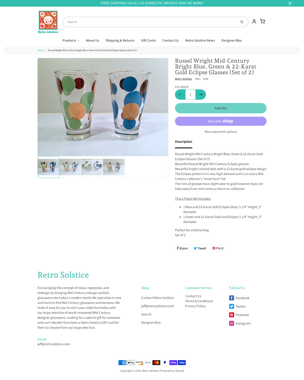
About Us (92, 40)
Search (146, 314)
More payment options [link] (221, 131)
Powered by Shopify (172, 371)
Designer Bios (231, 40)
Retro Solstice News (200, 40)
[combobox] (149, 22)
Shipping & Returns (120, 40)
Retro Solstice (183, 79)
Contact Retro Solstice (157, 297)
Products (69, 40)
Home (40, 50)
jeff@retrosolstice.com (53, 344)
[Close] (290, 3)
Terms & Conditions (199, 301)
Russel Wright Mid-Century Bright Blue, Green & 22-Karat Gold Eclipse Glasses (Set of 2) (92, 50)
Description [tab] (183, 141)
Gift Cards (148, 40)
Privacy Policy (195, 306)
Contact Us (170, 40)
